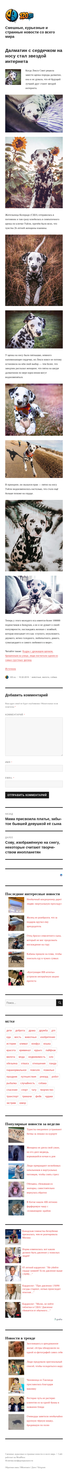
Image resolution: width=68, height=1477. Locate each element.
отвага (25, 1063)
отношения (39, 1063)
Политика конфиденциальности (19, 1460)
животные (36, 677)
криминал (25, 1050)
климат (24, 1043)
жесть (17, 1037)
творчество (46, 1089)
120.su (13, 677)
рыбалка (11, 1083)
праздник (11, 1076)
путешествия (28, 1076)
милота (45, 677)
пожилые (48, 1070)
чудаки (49, 1096)
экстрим (11, 1103)
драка (32, 1030)
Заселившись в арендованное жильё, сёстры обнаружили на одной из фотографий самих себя (44, 1348)
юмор (22, 1103)
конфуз (35, 1043)
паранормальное (16, 1070)
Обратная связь (12, 1467)
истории (11, 1043)
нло (51, 1057)
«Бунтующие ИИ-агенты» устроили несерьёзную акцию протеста (43, 976)
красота (11, 1050)
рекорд (44, 1076)
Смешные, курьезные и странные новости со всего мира (30, 32)
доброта (20, 1030)
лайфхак (51, 1050)
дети (9, 1030)
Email (9, 777)
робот (55, 1076)
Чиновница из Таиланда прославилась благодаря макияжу (40, 1384)
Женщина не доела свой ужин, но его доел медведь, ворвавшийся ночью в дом (43, 1152)
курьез (38, 1050)
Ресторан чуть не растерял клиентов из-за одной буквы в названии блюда (43, 1402)
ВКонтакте (25, 1467)
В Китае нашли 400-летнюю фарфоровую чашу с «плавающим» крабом (42, 1206)
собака (53, 677)
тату (33, 1089)
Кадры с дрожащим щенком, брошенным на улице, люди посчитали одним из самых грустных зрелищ (31, 655)
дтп (53, 1030)
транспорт (12, 1096)
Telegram (41, 1467)
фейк (38, 1096)
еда (8, 1037)
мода (22, 1057)
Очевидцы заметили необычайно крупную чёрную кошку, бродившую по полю (45, 1421)
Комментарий (15, 714)
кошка (47, 1043)
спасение (12, 1089)
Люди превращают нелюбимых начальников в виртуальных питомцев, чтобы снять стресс (44, 1170)
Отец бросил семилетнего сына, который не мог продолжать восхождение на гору (44, 940)
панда (52, 1063)
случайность (27, 1083)
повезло (35, 1070)
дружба (43, 1030)
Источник (10, 668)
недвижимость (36, 1057)
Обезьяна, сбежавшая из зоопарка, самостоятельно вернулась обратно (41, 1188)
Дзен (34, 1467)
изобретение (47, 1037)
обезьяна (11, 1063)
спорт (24, 1089)
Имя (8, 762)
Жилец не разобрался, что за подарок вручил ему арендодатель (42, 922)
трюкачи (27, 1096)
